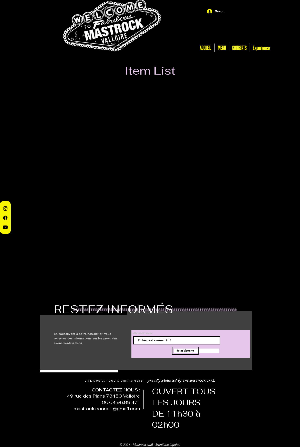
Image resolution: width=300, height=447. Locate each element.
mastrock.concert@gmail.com (106, 408)
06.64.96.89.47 (118, 402)
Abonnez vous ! (143, 333)
